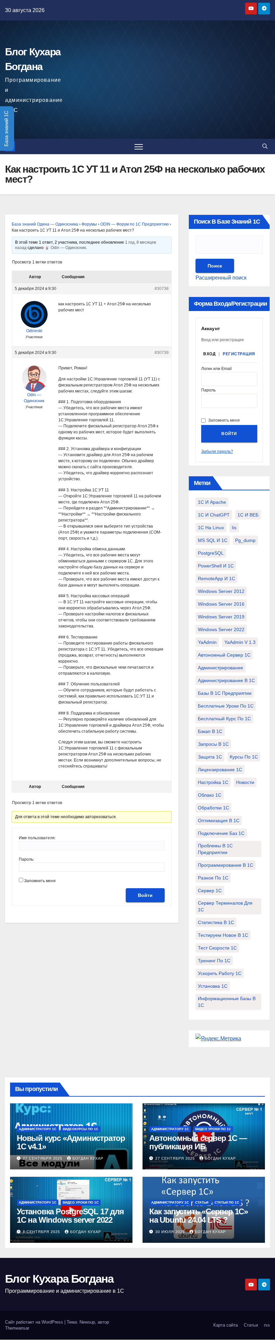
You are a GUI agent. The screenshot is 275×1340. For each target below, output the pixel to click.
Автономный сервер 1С (224, 655)
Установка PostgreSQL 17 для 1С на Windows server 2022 (70, 1215)
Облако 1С (209, 795)
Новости (245, 782)
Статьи (201, 1202)
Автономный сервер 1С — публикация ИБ (198, 1142)
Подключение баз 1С (221, 833)
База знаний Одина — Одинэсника (45, 224)
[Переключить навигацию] (138, 146)
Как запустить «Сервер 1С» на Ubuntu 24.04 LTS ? (198, 1215)
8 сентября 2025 (42, 1232)
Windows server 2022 (221, 629)
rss (267, 1325)
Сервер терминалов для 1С (225, 906)
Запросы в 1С (213, 744)
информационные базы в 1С (227, 1002)
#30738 (162, 288)
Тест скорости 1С (217, 948)
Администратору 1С (37, 1129)
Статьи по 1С (227, 1202)
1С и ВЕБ (248, 514)
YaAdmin (207, 642)
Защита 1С (210, 756)
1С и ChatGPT (214, 514)
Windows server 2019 (221, 616)
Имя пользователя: (37, 838)
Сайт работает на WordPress (34, 1322)
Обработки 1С (213, 807)
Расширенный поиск (221, 278)
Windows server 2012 (221, 591)
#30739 (162, 352)
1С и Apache (212, 502)
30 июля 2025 (170, 1232)
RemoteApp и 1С (216, 578)
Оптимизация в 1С (218, 820)
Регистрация (239, 354)
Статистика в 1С (216, 922)
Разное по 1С (213, 877)
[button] (265, 146)
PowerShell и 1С (216, 565)
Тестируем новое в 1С (223, 935)
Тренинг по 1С (214, 960)
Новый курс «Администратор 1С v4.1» (71, 1142)
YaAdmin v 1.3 (240, 642)
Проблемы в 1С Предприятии (215, 849)
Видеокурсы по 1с (80, 1129)
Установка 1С (212, 986)
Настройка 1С (213, 782)
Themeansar (17, 1328)
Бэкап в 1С (210, 731)
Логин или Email (216, 369)
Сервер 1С (210, 890)
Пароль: (26, 859)
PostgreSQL (211, 553)
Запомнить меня (40, 880)
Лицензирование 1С (220, 769)
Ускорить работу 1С (219, 973)
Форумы (89, 224)
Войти (145, 895)
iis (234, 527)
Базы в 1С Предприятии (225, 693)
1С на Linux (211, 527)
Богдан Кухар (87, 1158)
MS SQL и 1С (212, 540)
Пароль (208, 390)
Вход (209, 354)
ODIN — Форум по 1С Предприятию (134, 224)
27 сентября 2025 (43, 1158)
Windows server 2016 (221, 604)
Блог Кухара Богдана (59, 1278)
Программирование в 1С (225, 865)
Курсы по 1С (244, 756)
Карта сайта (225, 1325)
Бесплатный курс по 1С (224, 718)
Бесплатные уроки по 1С (226, 706)
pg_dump (245, 540)
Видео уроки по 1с (213, 1129)
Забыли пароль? (217, 451)
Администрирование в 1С (226, 680)
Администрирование (220, 667)
